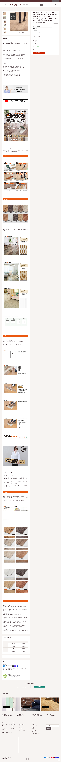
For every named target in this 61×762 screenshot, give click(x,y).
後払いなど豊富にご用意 (38, 715)
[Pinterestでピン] (53, 23)
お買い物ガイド (34, 722)
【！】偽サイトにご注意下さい (7, 732)
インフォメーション (22, 730)
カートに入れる (38, 52)
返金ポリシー (34, 727)
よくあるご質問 (34, 730)
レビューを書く (39, 686)
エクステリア (21, 728)
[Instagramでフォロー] (28, 759)
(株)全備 (34, 22)
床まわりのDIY (21, 725)
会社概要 (33, 724)
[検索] (41, 5)
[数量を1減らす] (36, 49)
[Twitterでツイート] (55, 23)
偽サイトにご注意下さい (36, 733)
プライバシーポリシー (35, 725)
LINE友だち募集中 (52, 715)
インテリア (21, 727)
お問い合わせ (34, 731)
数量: (33, 49)
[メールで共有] (57, 23)
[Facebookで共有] (51, 23)
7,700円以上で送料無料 (8, 715)
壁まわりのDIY (21, 724)
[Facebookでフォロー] (26, 759)
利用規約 (33, 728)
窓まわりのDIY (21, 722)
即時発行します (21, 715)
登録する (48, 728)
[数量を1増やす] (42, 49)
